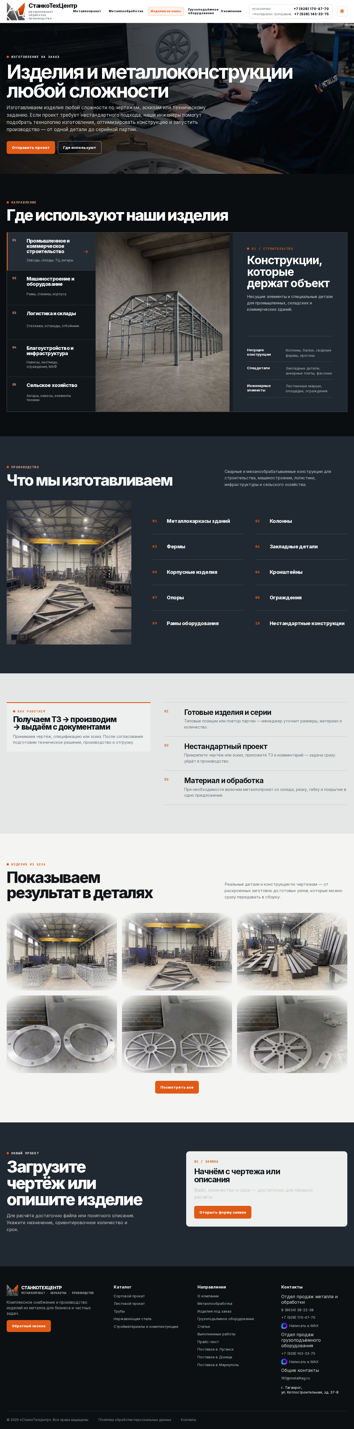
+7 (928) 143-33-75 (298, 1353)
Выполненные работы (216, 1334)
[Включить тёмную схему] (342, 11)
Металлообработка (126, 11)
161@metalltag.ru (295, 1378)
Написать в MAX (304, 1325)
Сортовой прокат (129, 1296)
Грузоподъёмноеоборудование (202, 11)
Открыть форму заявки (222, 1212)
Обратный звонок (29, 1326)
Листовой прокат (129, 1303)
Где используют (79, 147)
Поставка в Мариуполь (218, 1364)
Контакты (188, 1420)
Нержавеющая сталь (133, 1318)
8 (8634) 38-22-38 (297, 1310)
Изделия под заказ (214, 1311)
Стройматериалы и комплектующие (146, 1326)
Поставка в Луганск (215, 1349)
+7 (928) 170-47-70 (298, 1317)
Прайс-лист (208, 1341)
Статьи (203, 1326)
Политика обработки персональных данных (134, 1420)
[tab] (51, 252)
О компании (231, 11)
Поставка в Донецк (214, 1357)
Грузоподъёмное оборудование (225, 1318)
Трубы (119, 1311)
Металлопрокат (87, 11)
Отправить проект (31, 147)
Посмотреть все (177, 1087)
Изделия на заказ (166, 11)
